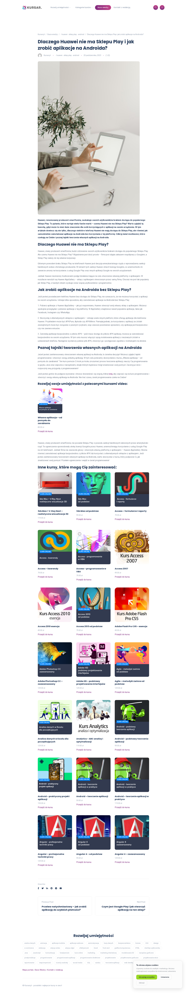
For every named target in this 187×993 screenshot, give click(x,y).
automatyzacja (93, 943)
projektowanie (110, 958)
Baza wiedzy (103, 7)
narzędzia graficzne (146, 953)
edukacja (42, 948)
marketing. (91, 953)
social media (77, 963)
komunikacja (50, 953)
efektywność (84, 948)
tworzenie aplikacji (112, 963)
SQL (88, 963)
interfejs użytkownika (152, 948)
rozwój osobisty (62, 963)
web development (131, 963)
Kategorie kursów (83, 7)
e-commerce (29, 948)
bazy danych (108, 943)
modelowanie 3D (128, 953)
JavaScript (37, 953)
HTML (137, 948)
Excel (96, 948)
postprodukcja (29, 958)
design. (156, 943)
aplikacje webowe (76, 943)
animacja (43, 943)
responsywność (45, 963)
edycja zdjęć (69, 948)
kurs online (79, 953)
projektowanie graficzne (129, 958)
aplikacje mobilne (58, 943)
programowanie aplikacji (66, 958)
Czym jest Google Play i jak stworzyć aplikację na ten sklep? (123, 908)
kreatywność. (65, 953)
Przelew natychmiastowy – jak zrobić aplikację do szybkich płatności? (64, 908)
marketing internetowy (108, 953)
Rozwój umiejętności (60, 7)
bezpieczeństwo (124, 943)
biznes (137, 943)
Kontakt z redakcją (122, 7)
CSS (146, 943)
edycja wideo (55, 948)
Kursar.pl (47, 55)
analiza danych (29, 943)
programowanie (46, 958)
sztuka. (98, 963)
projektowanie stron (150, 958)
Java (26, 953)
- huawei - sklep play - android (67, 55)
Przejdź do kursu (45, 431)
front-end (106, 948)
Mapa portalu (28, 970)
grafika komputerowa (122, 948)
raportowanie (29, 963)
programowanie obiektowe (90, 958)
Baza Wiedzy (40, 970)
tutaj (110, 374)
